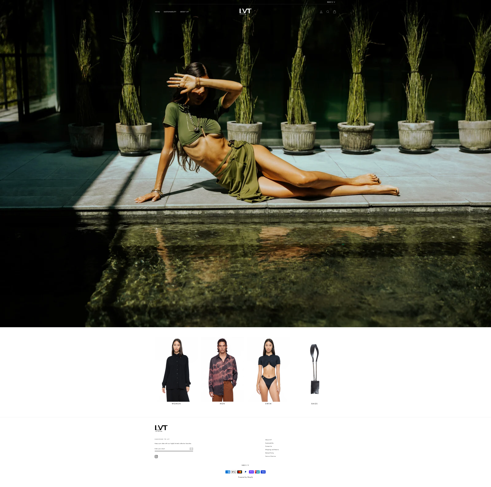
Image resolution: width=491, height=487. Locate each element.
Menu (157, 12)
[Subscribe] (191, 448)
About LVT (184, 12)
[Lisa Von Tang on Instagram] (156, 456)
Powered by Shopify (245, 477)
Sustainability (170, 12)
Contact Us (268, 446)
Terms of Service (270, 456)
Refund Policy (269, 453)
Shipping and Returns (272, 450)
